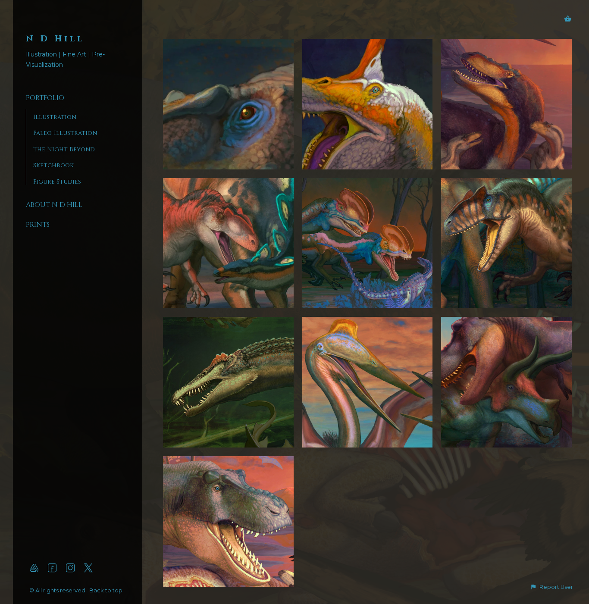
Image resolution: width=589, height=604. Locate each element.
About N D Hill (54, 205)
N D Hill (55, 38)
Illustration (54, 117)
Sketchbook (53, 165)
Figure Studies (57, 182)
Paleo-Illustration (65, 133)
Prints (38, 224)
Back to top (106, 590)
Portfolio (45, 98)
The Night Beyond (64, 149)
